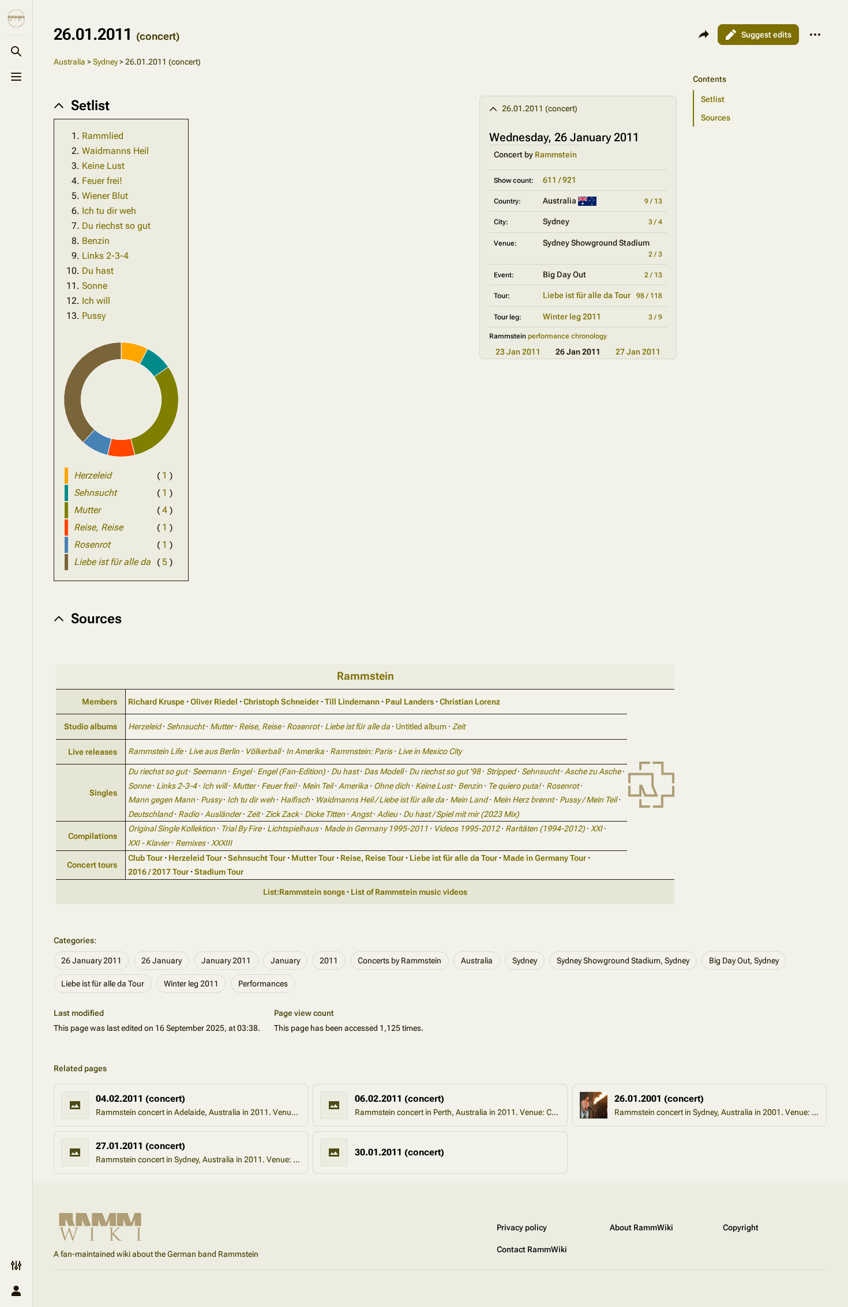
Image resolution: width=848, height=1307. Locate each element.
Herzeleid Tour (195, 857)
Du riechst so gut (116, 225)
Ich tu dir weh (109, 210)
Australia (69, 61)
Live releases (92, 751)
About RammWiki (641, 1227)
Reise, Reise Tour (372, 857)
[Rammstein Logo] (651, 783)
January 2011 (226, 960)
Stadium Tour (218, 871)
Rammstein (556, 154)
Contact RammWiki (532, 1249)
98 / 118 (649, 296)
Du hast (98, 270)
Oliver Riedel (214, 701)
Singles (103, 792)
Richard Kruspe (156, 701)
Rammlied (102, 135)
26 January (161, 960)
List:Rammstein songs (304, 892)
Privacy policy (522, 1227)
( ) (164, 475)
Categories (74, 940)
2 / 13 (653, 275)
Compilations (92, 836)
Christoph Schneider (281, 701)
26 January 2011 (91, 960)
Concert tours (92, 864)
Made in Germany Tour (544, 857)
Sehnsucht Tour (257, 857)
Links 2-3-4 (105, 255)
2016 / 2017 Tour (158, 871)
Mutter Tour (313, 857)
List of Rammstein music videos (409, 892)
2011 (329, 960)
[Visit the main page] (16, 18)
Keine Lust (103, 165)
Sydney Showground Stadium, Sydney (623, 960)
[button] (757, 67)
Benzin (96, 240)
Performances (263, 983)
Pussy (94, 315)
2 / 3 (655, 254)
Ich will (96, 300)
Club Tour (145, 857)
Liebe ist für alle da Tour (587, 295)
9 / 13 (653, 201)
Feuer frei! (102, 180)
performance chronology (567, 336)
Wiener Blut (105, 195)
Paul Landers (409, 701)
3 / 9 (655, 317)
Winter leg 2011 (572, 316)
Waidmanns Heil (115, 150)
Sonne (94, 285)
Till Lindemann (352, 701)
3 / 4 (655, 222)
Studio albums (90, 726)
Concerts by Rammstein (399, 960)
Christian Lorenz (470, 701)
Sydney (105, 61)
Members (99, 701)
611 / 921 (559, 179)
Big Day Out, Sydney (744, 960)
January (285, 960)
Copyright (741, 1227)
